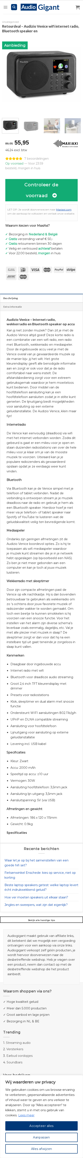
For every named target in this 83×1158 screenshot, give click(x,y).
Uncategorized (10, 22)
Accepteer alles (41, 1126)
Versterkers (14, 1049)
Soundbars (14, 1062)
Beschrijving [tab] (10, 298)
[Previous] (9, 74)
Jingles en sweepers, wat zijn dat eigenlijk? (36, 905)
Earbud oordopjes (19, 1056)
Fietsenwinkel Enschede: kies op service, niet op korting (40, 875)
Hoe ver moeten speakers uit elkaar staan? (36, 897)
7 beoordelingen (36, 159)
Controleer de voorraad (41, 190)
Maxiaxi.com (64, 209)
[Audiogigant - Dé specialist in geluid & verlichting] (42, 7)
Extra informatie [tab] (12, 306)
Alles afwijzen (41, 1149)
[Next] (74, 74)
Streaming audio (18, 1043)
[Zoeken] (14, 7)
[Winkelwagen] (78, 7)
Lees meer (26, 1115)
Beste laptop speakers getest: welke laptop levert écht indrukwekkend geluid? (41, 887)
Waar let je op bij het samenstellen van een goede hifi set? (36, 862)
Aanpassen (41, 1137)
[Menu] (5, 7)
